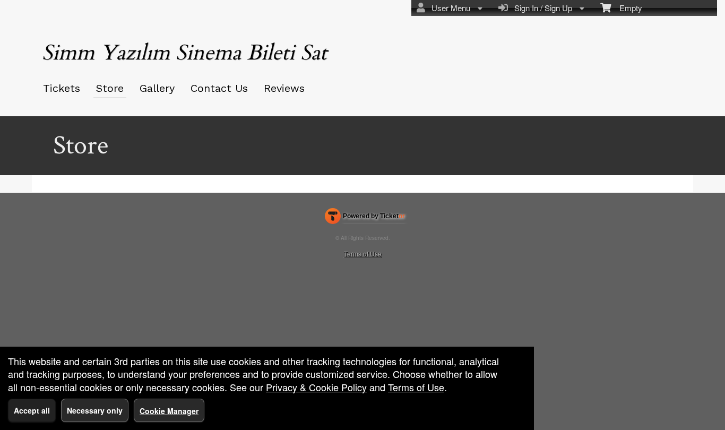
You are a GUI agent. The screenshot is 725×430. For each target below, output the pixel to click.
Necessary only (95, 410)
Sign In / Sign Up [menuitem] (541, 7)
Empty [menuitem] (626, 7)
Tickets (61, 88)
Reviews (284, 88)
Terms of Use (363, 253)
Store (110, 88)
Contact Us (219, 88)
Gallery (157, 88)
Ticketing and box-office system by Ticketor (365, 218)
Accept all (32, 410)
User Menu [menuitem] (448, 7)
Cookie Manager (169, 411)
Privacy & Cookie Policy (316, 387)
